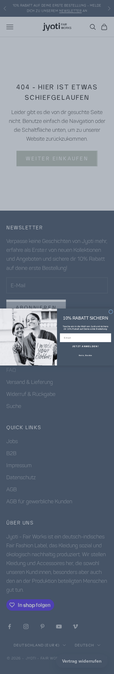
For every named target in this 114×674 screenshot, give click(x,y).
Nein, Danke (85, 355)
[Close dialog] (110, 312)
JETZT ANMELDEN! (85, 346)
